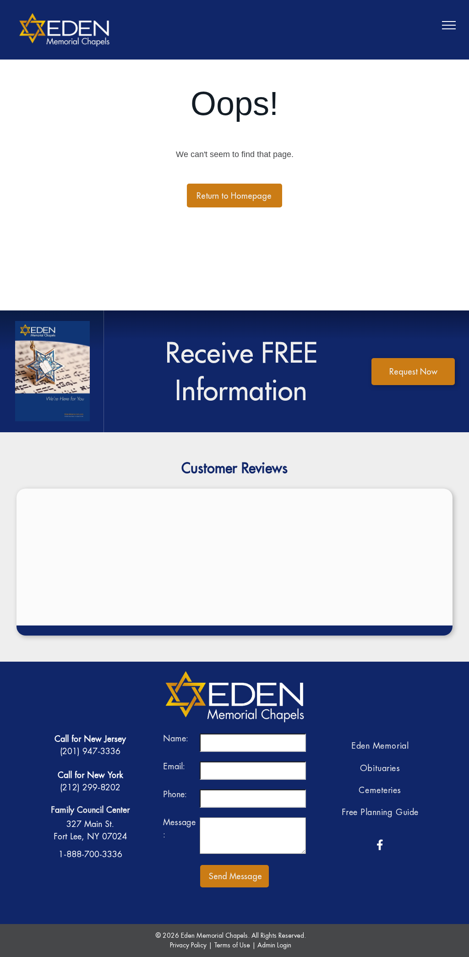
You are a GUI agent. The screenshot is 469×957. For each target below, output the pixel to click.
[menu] (449, 25)
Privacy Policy (188, 945)
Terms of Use (232, 945)
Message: (179, 828)
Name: (175, 738)
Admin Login (274, 945)
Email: (174, 766)
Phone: (175, 794)
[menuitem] (380, 746)
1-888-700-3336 (90, 854)
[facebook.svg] (380, 851)
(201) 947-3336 (90, 751)
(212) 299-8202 (90, 787)
